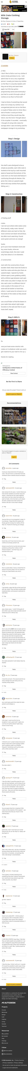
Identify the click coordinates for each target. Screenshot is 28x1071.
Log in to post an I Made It (14, 394)
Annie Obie (9, 468)
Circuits (4, 1010)
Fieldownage (9, 912)
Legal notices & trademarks (10, 1068)
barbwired (8, 716)
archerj (7, 584)
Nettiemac (8, 537)
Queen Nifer (9, 516)
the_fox (8, 675)
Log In (14, 457)
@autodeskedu (8, 1054)
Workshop (4, 1012)
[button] (2, 2)
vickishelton (9, 564)
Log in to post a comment (14, 984)
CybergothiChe (10, 846)
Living (14, 21)
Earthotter (8, 871)
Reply (14, 482)
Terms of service (19, 1060)
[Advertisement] (14, 8)
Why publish (5, 1034)
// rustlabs (4, 66)
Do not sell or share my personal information (15, 1065)
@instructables (8, 1050)
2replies (5, 864)
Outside (4, 1024)
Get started (5, 1036)
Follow (12, 58)
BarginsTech (9, 698)
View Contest (14, 373)
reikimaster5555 (10, 488)
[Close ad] (26, 6)
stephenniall (9, 896)
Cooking (4, 1019)
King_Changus (7, 21)
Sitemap (4, 1041)
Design (4, 1015)
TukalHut (8, 935)
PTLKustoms (9, 605)
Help (3, 1038)
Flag (5, 479)
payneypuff (9, 778)
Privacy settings (18, 1063)
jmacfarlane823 (10, 761)
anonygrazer (9, 738)
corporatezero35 (10, 960)
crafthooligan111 (10, 657)
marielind (8, 826)
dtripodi (8, 804)
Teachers (4, 1026)
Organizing (20, 21)
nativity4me (9, 625)
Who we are (5, 1043)
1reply (4, 692)
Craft (3, 1017)
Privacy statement (8, 1063)
